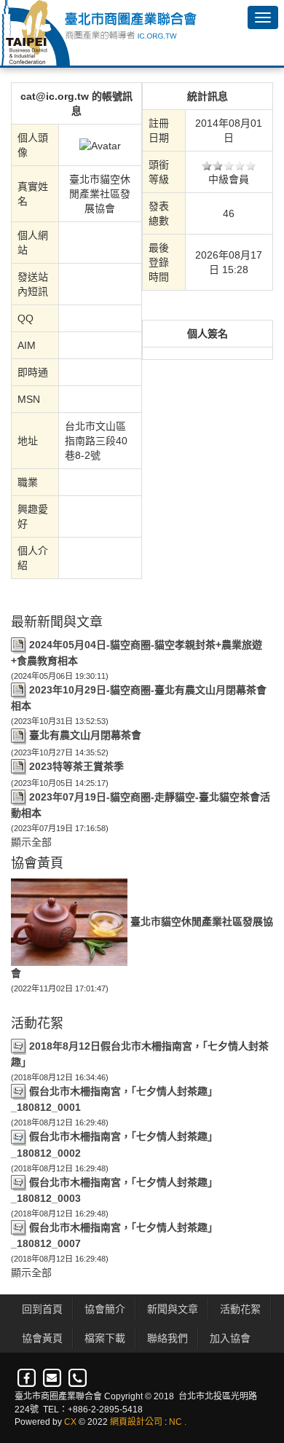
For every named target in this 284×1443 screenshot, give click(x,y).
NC (175, 1422)
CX (70, 1422)
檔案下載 (104, 1338)
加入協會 (230, 1338)
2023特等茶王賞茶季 (76, 766)
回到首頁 (42, 1309)
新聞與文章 (172, 1309)
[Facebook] (27, 1379)
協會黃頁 (42, 1338)
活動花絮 (240, 1309)
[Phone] (77, 1379)
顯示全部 (31, 842)
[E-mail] (53, 1379)
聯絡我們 (167, 1338)
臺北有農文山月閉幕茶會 (85, 735)
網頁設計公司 (136, 1422)
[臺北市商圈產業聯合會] (98, 33)
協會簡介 (104, 1309)
